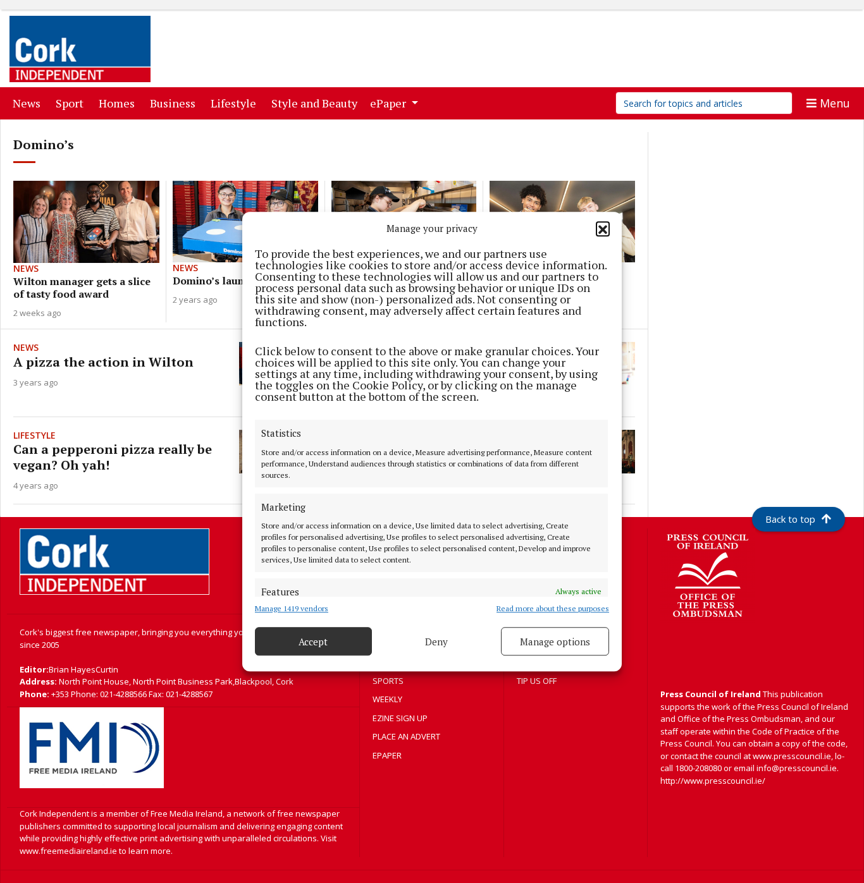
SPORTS (388, 680)
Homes (119, 103)
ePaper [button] (389, 103)
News (29, 103)
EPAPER (387, 755)
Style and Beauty (316, 103)
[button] (602, 228)
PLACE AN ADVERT (406, 736)
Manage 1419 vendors (291, 608)
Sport (72, 103)
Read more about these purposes (553, 608)
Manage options (555, 641)
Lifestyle (236, 103)
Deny (436, 641)
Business (175, 103)
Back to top (790, 519)
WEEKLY (387, 699)
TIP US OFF (537, 680)
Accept (313, 641)
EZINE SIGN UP (400, 718)
